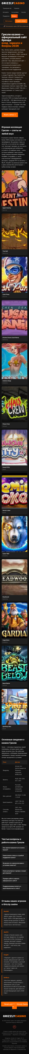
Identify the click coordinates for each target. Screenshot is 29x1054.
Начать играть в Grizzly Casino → (16, 1005)
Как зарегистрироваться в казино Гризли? (14, 849)
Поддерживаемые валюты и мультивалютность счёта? (12, 887)
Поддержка (6, 16)
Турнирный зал (7, 8)
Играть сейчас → (10, 115)
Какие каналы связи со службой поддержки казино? (13, 856)
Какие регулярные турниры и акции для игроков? (14, 872)
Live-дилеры (15, 12)
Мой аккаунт (9, 21)
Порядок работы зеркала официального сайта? (11, 879)
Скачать (23, 12)
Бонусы (14, 16)
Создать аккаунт (21, 21)
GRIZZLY (13, 3)
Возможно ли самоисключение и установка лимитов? (13, 864)
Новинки (16, 8)
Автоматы (6, 12)
